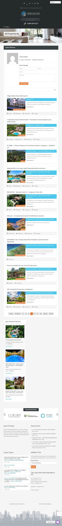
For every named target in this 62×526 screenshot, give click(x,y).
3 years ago (6, 461)
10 (40, 313)
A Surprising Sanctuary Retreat (13, 340)
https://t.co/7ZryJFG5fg (9, 465)
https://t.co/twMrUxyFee (15, 471)
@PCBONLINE (20, 460)
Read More (9, 343)
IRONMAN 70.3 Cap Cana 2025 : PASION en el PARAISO (44, 433)
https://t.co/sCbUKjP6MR (9, 473)
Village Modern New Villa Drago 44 (17, 96)
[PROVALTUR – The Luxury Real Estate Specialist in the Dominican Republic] (30, 14)
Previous (18, 313)
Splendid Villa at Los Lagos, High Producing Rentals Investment (26, 168)
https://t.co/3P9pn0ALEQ (16, 481)
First (12, 313)
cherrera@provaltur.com (35, 8)
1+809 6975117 (32, 23)
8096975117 (41, 59)
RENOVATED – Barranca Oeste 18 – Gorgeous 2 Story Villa (24, 192)
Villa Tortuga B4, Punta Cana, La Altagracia (20, 289)
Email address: (34, 460)
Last (50, 313)
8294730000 (28, 59)
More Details (30, 107)
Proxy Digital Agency (46, 503)
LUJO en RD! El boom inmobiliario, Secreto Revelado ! (44, 429)
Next (45, 313)
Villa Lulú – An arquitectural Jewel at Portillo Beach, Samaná (25, 216)
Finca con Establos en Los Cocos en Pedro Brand (22, 265)
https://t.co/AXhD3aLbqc (9, 460)
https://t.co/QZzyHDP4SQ (10, 478)
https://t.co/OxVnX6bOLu (9, 487)
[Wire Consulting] (47, 415)
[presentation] (5, 414)
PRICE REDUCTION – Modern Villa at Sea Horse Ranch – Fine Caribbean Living (15, 365)
